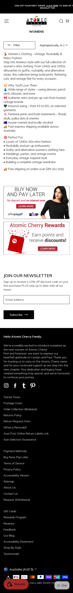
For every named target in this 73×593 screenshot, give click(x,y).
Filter (16, 45)
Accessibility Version (16, 475)
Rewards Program (15, 517)
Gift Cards (10, 511)
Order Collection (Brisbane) (20, 409)
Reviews (9, 523)
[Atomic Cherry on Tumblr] (24, 385)
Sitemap (9, 481)
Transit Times (12, 397)
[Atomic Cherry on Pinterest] (32, 385)
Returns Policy (12, 415)
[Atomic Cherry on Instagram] (6, 385)
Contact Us (11, 493)
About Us (10, 487)
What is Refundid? (15, 427)
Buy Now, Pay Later (16, 457)
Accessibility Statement (18, 541)
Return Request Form (17, 421)
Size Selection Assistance (20, 439)
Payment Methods (15, 451)
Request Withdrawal (17, 499)
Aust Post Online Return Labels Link (26, 433)
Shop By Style (12, 547)
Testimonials (11, 554)
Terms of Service (14, 463)
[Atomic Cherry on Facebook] (15, 385)
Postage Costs (13, 403)
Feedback (10, 529)
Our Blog (9, 535)
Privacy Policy (12, 469)
